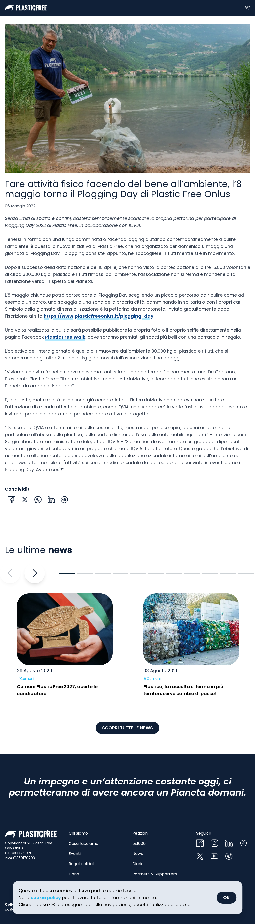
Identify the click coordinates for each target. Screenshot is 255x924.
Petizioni (140, 833)
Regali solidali (81, 864)
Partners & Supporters (154, 874)
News (137, 853)
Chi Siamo (78, 833)
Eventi (75, 853)
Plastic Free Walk (65, 337)
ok (226, 897)
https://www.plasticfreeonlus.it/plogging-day (98, 316)
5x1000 (139, 843)
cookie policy (46, 897)
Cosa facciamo (83, 843)
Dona (74, 874)
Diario (138, 864)
